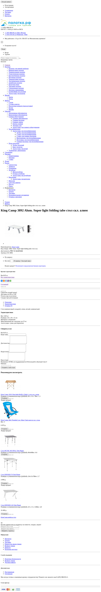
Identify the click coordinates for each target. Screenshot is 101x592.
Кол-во (7, 261)
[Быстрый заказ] (9, 398)
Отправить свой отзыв (8, 367)
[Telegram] (6, 281)
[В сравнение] (5, 286)
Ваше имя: (4, 334)
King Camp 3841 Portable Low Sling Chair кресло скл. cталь (20, 420)
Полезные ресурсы (11, 549)
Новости (8, 547)
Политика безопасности (13, 559)
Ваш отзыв (4, 360)
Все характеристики (7, 277)
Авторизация (9, 7)
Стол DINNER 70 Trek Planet (10, 474)
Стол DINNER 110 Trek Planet (11, 505)
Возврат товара (10, 546)
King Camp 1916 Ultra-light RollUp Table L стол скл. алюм (20, 394)
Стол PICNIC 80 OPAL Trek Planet (12, 451)
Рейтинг (3, 363)
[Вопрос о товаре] (1, 286)
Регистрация (9, 5)
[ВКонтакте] (2, 281)
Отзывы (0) (8, 306)
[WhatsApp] (10, 281)
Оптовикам (8, 574)
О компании (9, 10)
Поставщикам (9, 572)
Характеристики (10, 304)
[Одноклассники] (4, 281)
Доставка (8, 12)
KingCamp (4, 517)
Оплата (7, 14)
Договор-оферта (10, 562)
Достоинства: (5, 343)
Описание (8, 302)
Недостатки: (5, 351)
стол (14, 517)
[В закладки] (3, 286)
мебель (10, 517)
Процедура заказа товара (13, 544)
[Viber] (8, 281)
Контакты (8, 16)
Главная (7, 65)
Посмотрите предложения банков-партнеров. (30, 266)
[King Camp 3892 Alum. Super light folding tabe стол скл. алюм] (19, 243)
